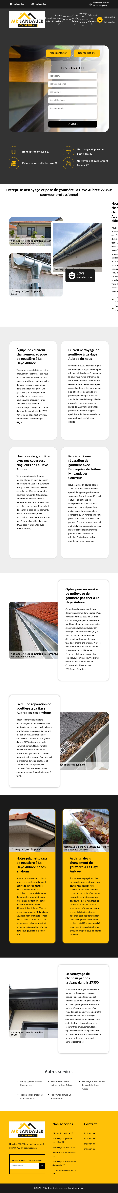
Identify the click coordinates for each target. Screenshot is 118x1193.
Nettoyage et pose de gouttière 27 (62, 1141)
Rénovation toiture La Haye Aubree (61, 1097)
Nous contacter (58, 53)
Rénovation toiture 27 (36, 152)
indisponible (41, 4)
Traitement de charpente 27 (64, 1173)
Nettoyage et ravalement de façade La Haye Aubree (93, 1085)
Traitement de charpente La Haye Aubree (31, 1097)
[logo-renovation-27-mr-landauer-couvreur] (27, 20)
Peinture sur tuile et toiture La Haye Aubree (62, 1083)
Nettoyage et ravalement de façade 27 (83, 19)
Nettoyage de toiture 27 (67, 20)
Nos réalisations (86, 53)
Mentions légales (76, 1188)
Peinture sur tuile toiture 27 (40, 163)
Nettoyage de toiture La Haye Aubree (31, 1083)
